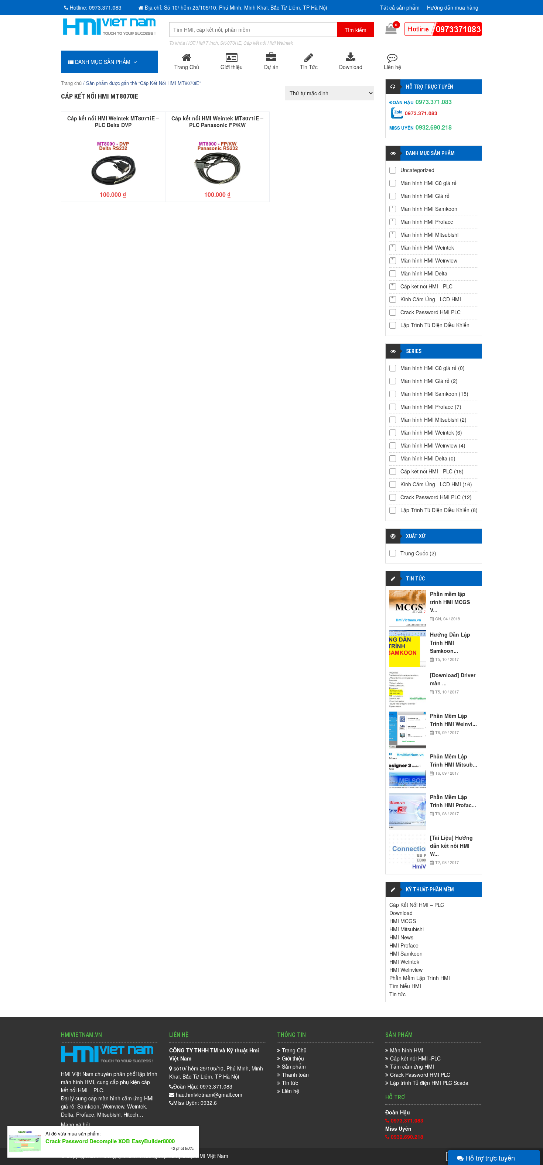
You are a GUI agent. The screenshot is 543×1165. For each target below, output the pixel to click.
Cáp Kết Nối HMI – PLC (416, 904)
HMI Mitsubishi (406, 929)
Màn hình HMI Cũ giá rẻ (428, 182)
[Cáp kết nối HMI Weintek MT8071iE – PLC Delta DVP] (113, 160)
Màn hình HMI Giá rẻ (425, 195)
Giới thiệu (232, 67)
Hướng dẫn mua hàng (452, 7)
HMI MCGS (402, 921)
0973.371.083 (434, 101)
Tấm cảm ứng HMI (412, 1066)
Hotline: (92, 7)
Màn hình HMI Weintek (427, 247)
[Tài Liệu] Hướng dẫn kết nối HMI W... (451, 845)
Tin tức (397, 994)
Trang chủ (71, 82)
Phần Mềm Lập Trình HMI (419, 977)
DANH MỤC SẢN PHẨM (103, 61)
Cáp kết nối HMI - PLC (426, 286)
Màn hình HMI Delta (423, 273)
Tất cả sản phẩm (400, 7)
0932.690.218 (434, 127)
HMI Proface (404, 945)
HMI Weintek (404, 961)
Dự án (271, 67)
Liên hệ (392, 67)
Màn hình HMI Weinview (428, 260)
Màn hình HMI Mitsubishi (429, 234)
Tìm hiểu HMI (405, 986)
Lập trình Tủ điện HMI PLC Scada (429, 1082)
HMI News (401, 937)
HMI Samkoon (406, 953)
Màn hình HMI (406, 1050)
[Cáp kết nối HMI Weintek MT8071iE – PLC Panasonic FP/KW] (217, 160)
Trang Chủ (186, 67)
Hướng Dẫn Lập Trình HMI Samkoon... (450, 642)
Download (350, 67)
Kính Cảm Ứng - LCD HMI (430, 299)
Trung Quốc (414, 553)
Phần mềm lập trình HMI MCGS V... (450, 602)
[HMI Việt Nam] (109, 32)
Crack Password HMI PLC (430, 312)
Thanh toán (295, 1074)
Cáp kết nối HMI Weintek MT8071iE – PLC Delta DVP (113, 121)
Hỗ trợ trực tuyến (489, 1157)
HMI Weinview (406, 969)
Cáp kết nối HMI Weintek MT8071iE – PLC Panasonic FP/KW (217, 121)
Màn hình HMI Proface (426, 221)
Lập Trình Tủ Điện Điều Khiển (434, 325)
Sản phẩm (294, 1066)
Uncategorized (417, 170)
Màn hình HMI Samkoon (428, 208)
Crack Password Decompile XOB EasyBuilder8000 (110, 1141)
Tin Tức (309, 67)
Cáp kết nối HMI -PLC (415, 1058)
